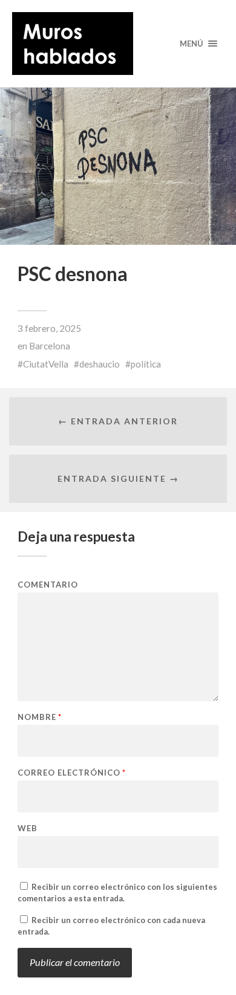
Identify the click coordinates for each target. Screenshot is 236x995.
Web (28, 828)
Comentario (48, 585)
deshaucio (99, 363)
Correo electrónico (72, 773)
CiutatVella (45, 363)
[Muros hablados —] (118, 43)
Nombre (40, 717)
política (146, 363)
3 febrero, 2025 (49, 328)
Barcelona (49, 345)
